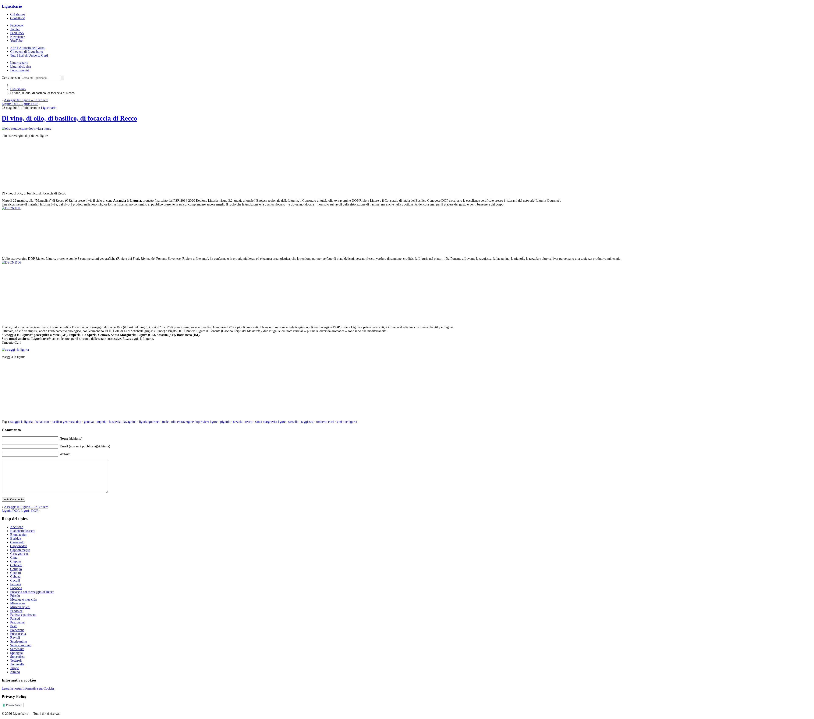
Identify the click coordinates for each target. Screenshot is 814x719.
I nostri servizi (19, 70)
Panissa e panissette (23, 614)
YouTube (16, 40)
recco (248, 421)
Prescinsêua (18, 634)
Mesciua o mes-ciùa (23, 599)
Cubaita (15, 576)
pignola (225, 421)
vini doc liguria (347, 421)
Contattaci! (17, 18)
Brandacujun (18, 534)
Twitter (15, 29)
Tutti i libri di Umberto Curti (29, 55)
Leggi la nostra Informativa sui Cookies (28, 688)
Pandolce (16, 611)
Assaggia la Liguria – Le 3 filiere (26, 100)
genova (89, 421)
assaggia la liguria (21, 421)
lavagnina (129, 421)
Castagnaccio (19, 553)
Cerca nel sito (11, 77)
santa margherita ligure (270, 421)
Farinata (15, 584)
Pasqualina (17, 622)
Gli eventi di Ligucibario (26, 51)
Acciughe (16, 527)
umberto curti (325, 421)
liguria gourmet (149, 421)
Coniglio (16, 569)
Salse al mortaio (20, 645)
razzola (238, 421)
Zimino (15, 672)
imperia (101, 421)
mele (165, 421)
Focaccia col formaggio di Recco (32, 592)
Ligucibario (12, 6)
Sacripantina (18, 641)
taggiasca (307, 421)
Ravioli (15, 637)
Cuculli (15, 580)
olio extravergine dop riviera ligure (194, 421)
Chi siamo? (17, 14)
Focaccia (16, 588)
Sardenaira (17, 649)
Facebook (16, 25)
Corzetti (15, 573)
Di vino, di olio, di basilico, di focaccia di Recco (69, 118)
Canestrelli (17, 542)
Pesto (13, 626)
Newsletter (17, 37)
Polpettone (17, 630)
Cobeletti (16, 565)
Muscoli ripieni (20, 607)
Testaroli (16, 660)
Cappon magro (20, 550)
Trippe (14, 668)
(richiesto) (71, 438)
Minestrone (17, 603)
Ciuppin (15, 561)
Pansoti (15, 618)
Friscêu (15, 595)
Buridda (15, 538)
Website (65, 454)
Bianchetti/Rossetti (22, 531)
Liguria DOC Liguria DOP (20, 104)
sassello (293, 421)
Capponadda (18, 546)
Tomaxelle (17, 664)
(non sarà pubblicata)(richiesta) (85, 446)
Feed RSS (17, 33)
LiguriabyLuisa (20, 66)
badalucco (42, 421)
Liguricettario (19, 62)
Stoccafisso (17, 656)
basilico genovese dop (66, 421)
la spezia (115, 421)
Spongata (16, 653)
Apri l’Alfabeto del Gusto (27, 48)
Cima (13, 557)
